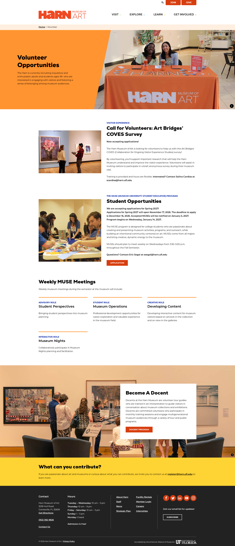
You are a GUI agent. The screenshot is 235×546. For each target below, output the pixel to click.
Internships (142, 511)
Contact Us (44, 527)
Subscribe (172, 517)
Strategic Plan (123, 511)
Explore (136, 14)
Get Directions (46, 513)
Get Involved (184, 14)
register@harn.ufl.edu (180, 474)
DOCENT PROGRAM (139, 429)
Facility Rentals (144, 497)
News (119, 507)
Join (173, 2)
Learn (158, 14)
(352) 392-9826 (46, 520)
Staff (118, 502)
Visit (115, 14)
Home (42, 27)
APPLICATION (117, 263)
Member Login (143, 502)
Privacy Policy (69, 541)
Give (189, 2)
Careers (140, 507)
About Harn (122, 497)
